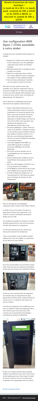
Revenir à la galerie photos (11, 389)
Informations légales (29, 398)
